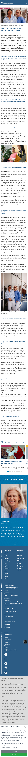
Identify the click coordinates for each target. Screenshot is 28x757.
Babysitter (6, 592)
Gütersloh (6, 566)
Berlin (5, 553)
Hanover (6, 570)
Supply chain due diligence (10, 649)
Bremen (6, 557)
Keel (5, 575)
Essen (5, 563)
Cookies (6, 637)
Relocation (7, 624)
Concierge (7, 627)
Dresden (6, 560)
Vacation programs (8, 593)
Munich (18, 552)
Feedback (6, 647)
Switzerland (19, 561)
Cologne (6, 576)
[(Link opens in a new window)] (5, 654)
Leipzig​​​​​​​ (6, 578)
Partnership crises (8, 614)
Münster (19, 553)
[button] (8, 471)
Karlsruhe (6, 571)
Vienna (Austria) (20, 566)
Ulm (18, 565)
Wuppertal (19, 568)
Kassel (6, 573)
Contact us (7, 644)
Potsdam (19, 557)
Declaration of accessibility (10, 650)
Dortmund (6, 558)
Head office (19, 570)
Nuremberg (19, 555)
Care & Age (7, 598)
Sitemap (6, 641)
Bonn (5, 555)
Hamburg (6, 568)
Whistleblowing (7, 645)
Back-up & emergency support (11, 595)
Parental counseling (9, 585)
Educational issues (8, 616)
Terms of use (7, 639)
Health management (9, 621)
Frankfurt (6, 565)
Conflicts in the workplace (10, 613)
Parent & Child (8, 584)
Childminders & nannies (10, 588)
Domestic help (7, 605)
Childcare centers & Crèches (11, 587)
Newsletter (6, 642)
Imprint (6, 632)
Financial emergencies (9, 618)
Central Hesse (20, 550)
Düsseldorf (7, 561)
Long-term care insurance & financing (13, 603)
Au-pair (6, 590)
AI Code (6, 636)
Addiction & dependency (10, 611)
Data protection (8, 634)
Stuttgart (19, 563)
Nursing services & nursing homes (12, 601)
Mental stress (7, 609)
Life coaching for (8, 608)
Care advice (7, 600)
